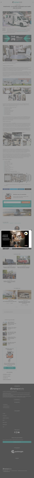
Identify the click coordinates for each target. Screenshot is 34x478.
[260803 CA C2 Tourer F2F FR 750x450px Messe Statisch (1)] (15, 238)
